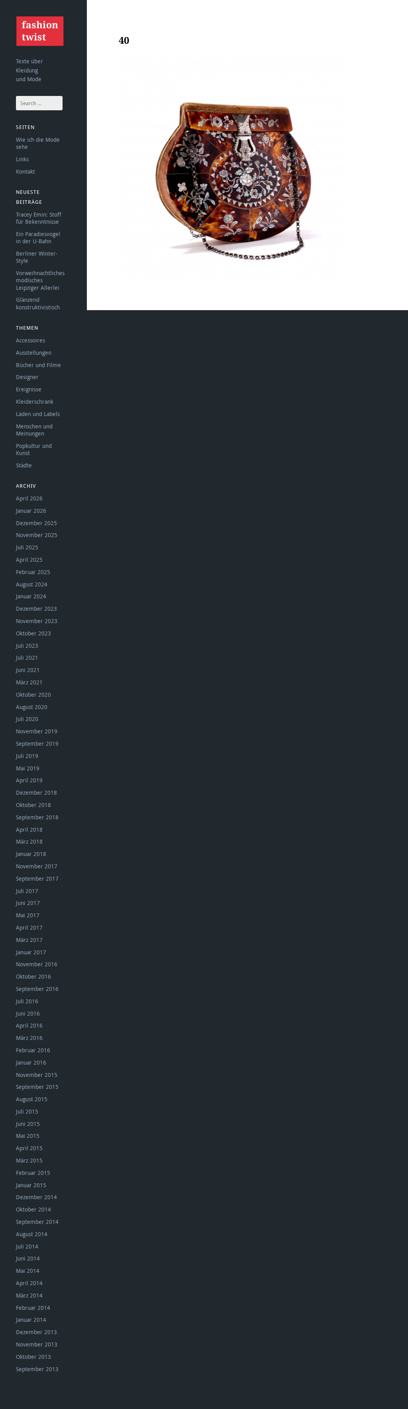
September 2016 (37, 989)
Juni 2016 (28, 1013)
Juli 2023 (27, 645)
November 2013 (36, 1344)
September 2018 (37, 817)
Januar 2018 (31, 854)
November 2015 (36, 1075)
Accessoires (30, 340)
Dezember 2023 (36, 608)
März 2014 (29, 1295)
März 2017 (29, 940)
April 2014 (29, 1283)
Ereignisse (28, 389)
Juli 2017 (27, 891)
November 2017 (36, 866)
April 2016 (29, 1025)
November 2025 (36, 535)
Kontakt (25, 171)
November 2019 (36, 731)
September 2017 (37, 878)
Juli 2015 (27, 1111)
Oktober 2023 (33, 633)
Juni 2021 (28, 670)
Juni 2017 (28, 903)
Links (22, 159)
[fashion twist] (40, 31)
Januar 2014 (31, 1319)
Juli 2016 (27, 1001)
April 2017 (29, 927)
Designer (27, 377)
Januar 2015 (31, 1185)
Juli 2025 (27, 547)
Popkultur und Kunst (34, 449)
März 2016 (29, 1038)
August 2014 (31, 1234)
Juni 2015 (28, 1124)
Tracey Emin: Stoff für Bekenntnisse (38, 218)
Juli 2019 (27, 756)
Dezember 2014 (36, 1197)
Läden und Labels (38, 414)
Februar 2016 (33, 1050)
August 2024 (31, 584)
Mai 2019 (27, 768)
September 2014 (37, 1221)
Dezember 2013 (36, 1332)
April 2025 (29, 559)
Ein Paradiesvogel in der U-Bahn (38, 237)
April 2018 (29, 829)
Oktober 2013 (33, 1356)
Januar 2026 (31, 510)
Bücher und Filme (38, 365)
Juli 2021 (27, 657)
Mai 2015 (27, 1135)
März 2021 (29, 682)
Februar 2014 (33, 1307)
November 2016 (36, 964)
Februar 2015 (33, 1172)
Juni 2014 (28, 1258)
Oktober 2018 (33, 805)
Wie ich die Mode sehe (38, 143)
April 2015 (29, 1148)
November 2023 (36, 621)
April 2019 (29, 780)
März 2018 (29, 841)
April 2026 (29, 498)
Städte (24, 465)
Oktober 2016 (33, 976)
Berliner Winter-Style (37, 257)
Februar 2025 (33, 572)
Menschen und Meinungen (34, 429)
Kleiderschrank (34, 401)
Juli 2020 (27, 719)
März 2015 (29, 1160)
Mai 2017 (27, 915)
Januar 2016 (31, 1062)
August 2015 (31, 1099)
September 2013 (37, 1369)
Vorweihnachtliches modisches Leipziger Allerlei (40, 280)
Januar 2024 (31, 596)
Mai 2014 (27, 1270)
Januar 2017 (31, 952)
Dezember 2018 (36, 792)
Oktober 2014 (33, 1209)
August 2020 (31, 707)
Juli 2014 (27, 1246)
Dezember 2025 (36, 523)
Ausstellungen (33, 352)
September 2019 (37, 743)
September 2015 (37, 1086)
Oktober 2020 (33, 694)
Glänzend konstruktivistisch (38, 303)
